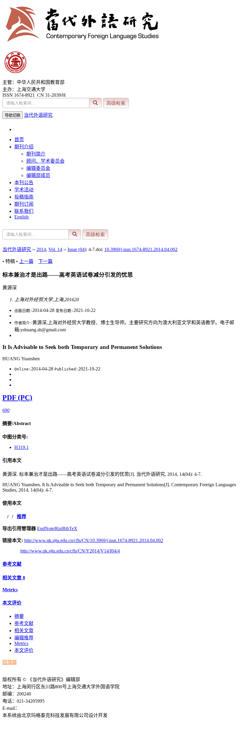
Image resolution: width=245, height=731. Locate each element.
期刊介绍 (23, 146)
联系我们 (23, 211)
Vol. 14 (55, 249)
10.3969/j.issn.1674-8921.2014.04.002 (140, 249)
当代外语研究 (38, 115)
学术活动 (23, 189)
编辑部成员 (38, 175)
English (21, 216)
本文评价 (12, 602)
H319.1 (21, 447)
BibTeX (69, 528)
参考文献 (12, 564)
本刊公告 (23, 182)
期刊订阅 (23, 204)
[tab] (122, 423)
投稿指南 (23, 196)
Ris (58, 528)
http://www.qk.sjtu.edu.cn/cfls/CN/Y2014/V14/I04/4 (70, 550)
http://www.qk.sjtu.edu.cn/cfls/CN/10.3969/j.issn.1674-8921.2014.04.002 (93, 540)
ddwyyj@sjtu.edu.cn (39, 708)
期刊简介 (35, 153)
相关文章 (13, 577)
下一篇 (45, 261)
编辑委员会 (38, 168)
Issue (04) (77, 249)
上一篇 (26, 261)
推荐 (21, 516)
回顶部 (9, 662)
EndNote (45, 528)
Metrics (10, 589)
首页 (19, 139)
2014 (41, 249)
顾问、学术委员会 (45, 161)
